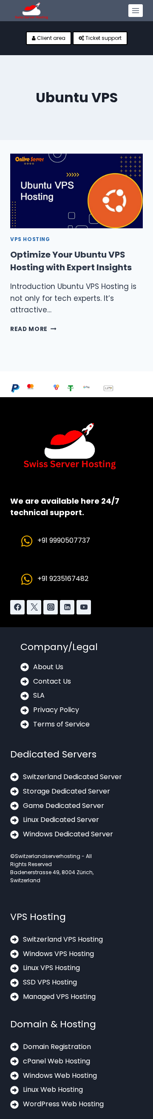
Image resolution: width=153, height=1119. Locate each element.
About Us (48, 667)
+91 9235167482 (62, 578)
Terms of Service (61, 724)
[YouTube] (83, 607)
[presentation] (76, 191)
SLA (39, 695)
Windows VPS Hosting (58, 954)
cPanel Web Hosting (56, 1061)
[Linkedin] (67, 607)
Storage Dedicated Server (66, 791)
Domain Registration (57, 1047)
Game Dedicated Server (63, 806)
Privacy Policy (56, 710)
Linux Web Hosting (53, 1089)
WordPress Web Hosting (63, 1104)
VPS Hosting (30, 239)
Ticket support (103, 38)
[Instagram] (50, 607)
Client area (50, 38)
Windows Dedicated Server (68, 834)
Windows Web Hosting (60, 1075)
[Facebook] (17, 607)
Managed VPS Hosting (59, 996)
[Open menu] (135, 10)
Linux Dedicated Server (61, 820)
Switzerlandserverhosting (47, 856)
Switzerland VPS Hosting (63, 939)
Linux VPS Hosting (51, 968)
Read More (33, 329)
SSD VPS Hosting (50, 982)
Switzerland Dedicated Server (72, 777)
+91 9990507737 (63, 540)
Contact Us (52, 681)
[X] (34, 607)
